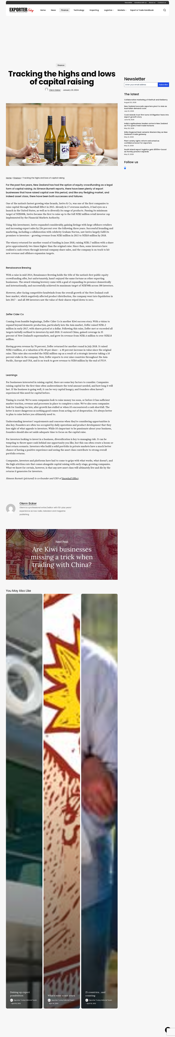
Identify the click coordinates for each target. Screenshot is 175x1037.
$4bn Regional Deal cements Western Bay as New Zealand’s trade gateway (146, 133)
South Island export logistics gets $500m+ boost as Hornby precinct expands (145, 150)
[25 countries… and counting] (99, 801)
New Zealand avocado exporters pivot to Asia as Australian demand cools (145, 107)
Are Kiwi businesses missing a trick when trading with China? (62, 554)
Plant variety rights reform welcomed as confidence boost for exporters (141, 142)
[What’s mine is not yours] (62, 801)
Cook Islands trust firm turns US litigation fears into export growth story (146, 116)
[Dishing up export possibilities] (24, 801)
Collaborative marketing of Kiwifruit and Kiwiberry (146, 100)
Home (9, 178)
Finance (61, 65)
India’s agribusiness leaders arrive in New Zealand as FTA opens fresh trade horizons (146, 124)
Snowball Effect (70, 478)
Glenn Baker (55, 90)
